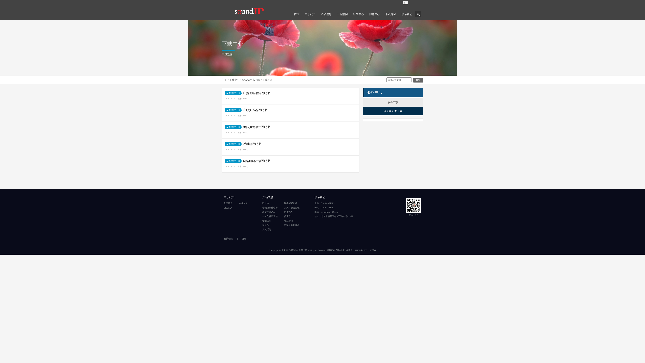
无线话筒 (266, 229)
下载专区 (390, 14)
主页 (224, 79)
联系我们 (406, 14)
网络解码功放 (290, 203)
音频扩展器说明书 (255, 110)
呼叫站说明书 (252, 144)
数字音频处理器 (291, 225)
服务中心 (374, 14)
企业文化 (243, 203)
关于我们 (310, 14)
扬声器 (287, 216)
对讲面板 (288, 212)
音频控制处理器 (270, 207)
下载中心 (234, 79)
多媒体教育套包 (291, 207)
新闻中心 (358, 14)
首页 (296, 14)
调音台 (265, 225)
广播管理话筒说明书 (256, 93)
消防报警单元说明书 (256, 127)
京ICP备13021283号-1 (365, 250)
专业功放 (266, 220)
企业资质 (228, 207)
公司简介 (228, 203)
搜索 (418, 80)
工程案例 (342, 14)
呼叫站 (265, 203)
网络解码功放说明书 (256, 161)
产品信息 (326, 14)
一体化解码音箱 (270, 216)
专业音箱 (288, 220)
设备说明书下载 (251, 79)
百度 (244, 238)
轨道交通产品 (268, 212)
